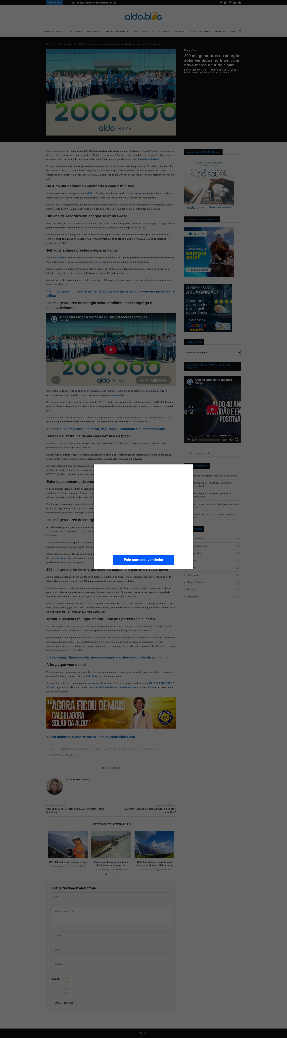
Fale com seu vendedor (143, 560)
